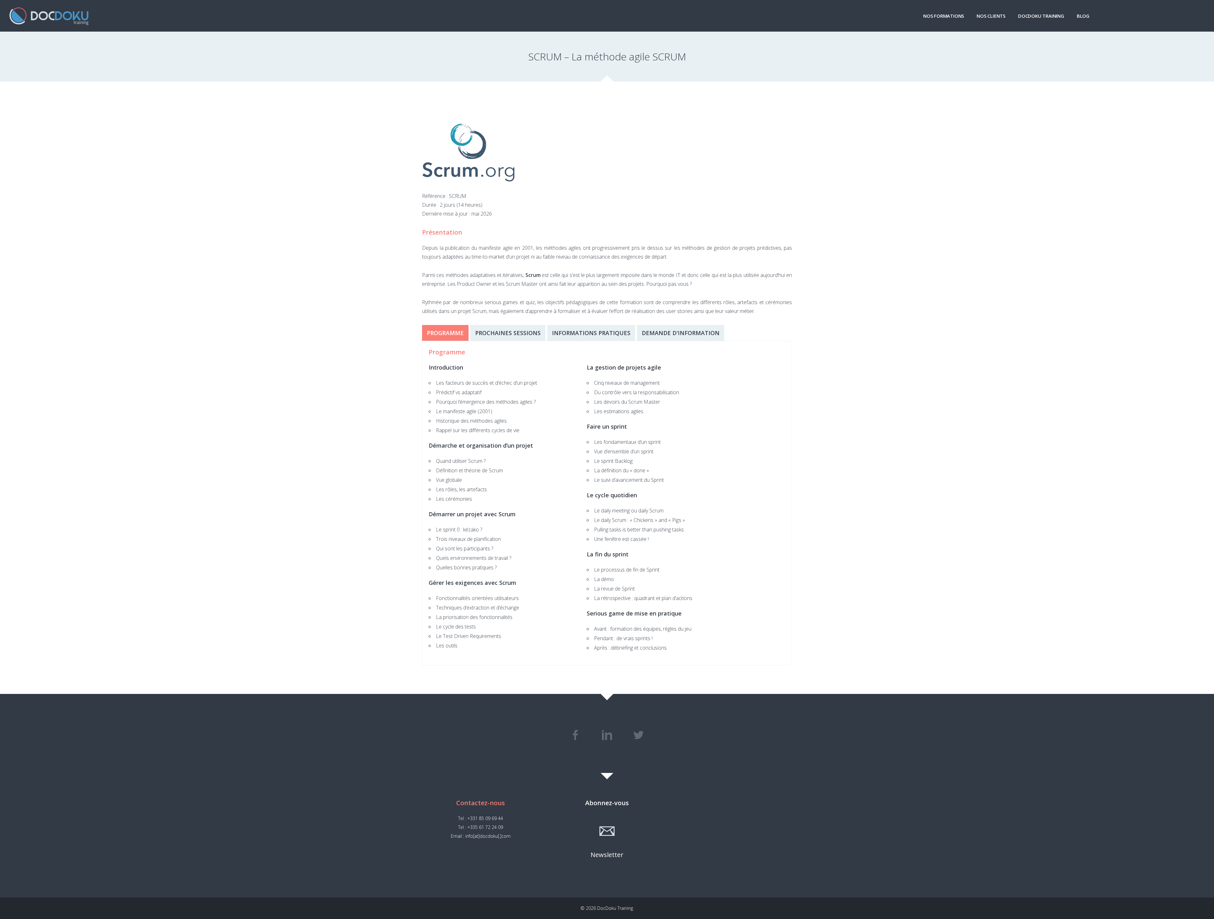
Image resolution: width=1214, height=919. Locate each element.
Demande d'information (681, 333)
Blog (1083, 16)
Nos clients (991, 16)
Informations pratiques (591, 333)
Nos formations (943, 16)
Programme (445, 333)
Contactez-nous (480, 803)
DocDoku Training (1041, 16)
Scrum (533, 275)
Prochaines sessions (508, 333)
